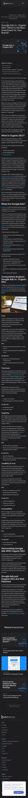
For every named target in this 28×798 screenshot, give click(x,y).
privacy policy (21, 789)
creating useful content (8, 176)
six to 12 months (15, 374)
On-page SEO (7, 154)
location (21, 432)
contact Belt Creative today (15, 613)
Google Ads (4, 207)
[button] (23, 3)
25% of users (5, 225)
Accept (18, 792)
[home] (8, 3)
